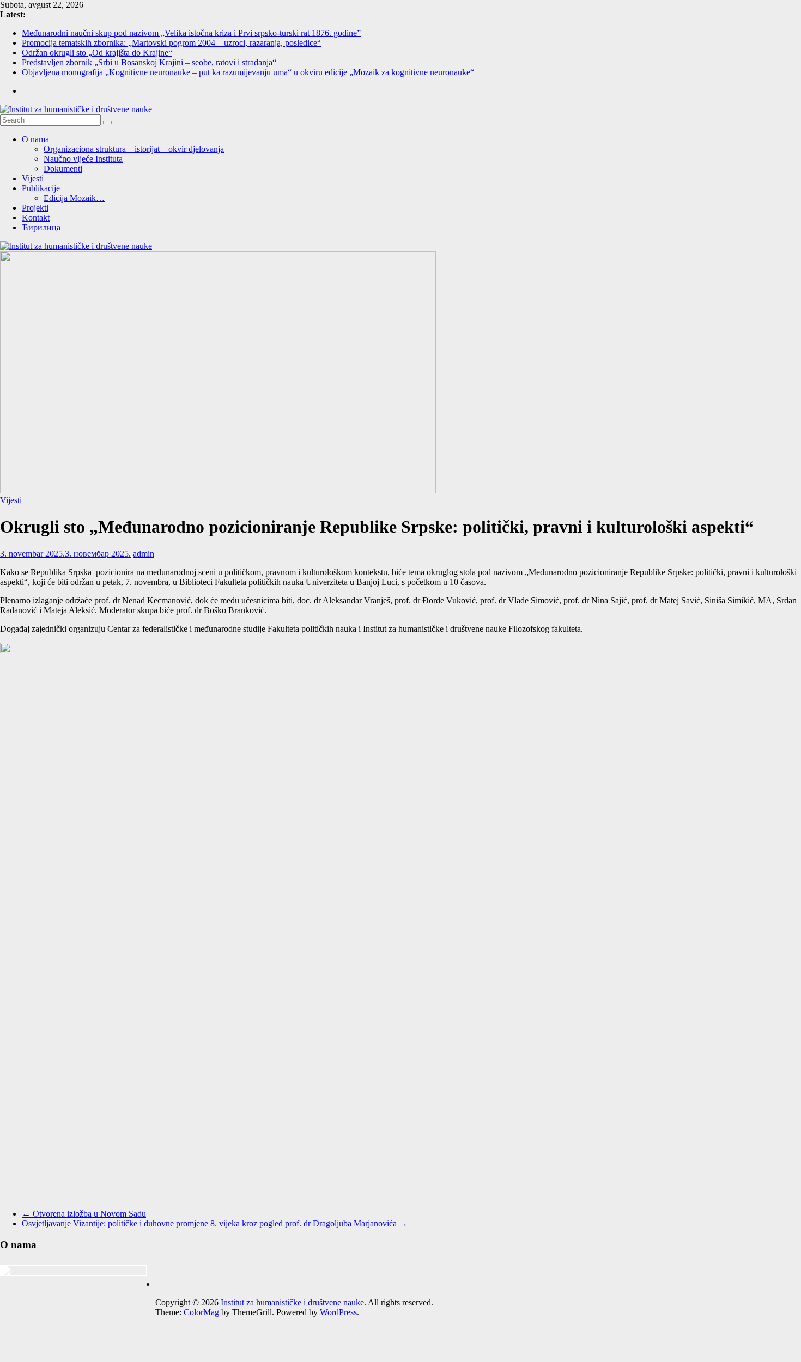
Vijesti (33, 178)
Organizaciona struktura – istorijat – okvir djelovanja (134, 149)
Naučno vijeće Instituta (83, 158)
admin (143, 553)
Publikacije (41, 188)
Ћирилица (41, 227)
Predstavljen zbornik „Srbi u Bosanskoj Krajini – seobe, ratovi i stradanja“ (149, 62)
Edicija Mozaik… (74, 198)
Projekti (35, 207)
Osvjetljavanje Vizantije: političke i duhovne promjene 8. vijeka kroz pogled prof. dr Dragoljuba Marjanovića (215, 1223)
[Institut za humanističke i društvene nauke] (76, 246)
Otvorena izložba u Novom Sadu (84, 1213)
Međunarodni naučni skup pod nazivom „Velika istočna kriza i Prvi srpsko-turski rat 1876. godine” (191, 33)
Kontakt (36, 217)
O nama (35, 139)
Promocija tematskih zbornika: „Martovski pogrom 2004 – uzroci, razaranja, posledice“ (171, 42)
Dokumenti (63, 168)
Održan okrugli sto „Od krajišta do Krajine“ (97, 52)
